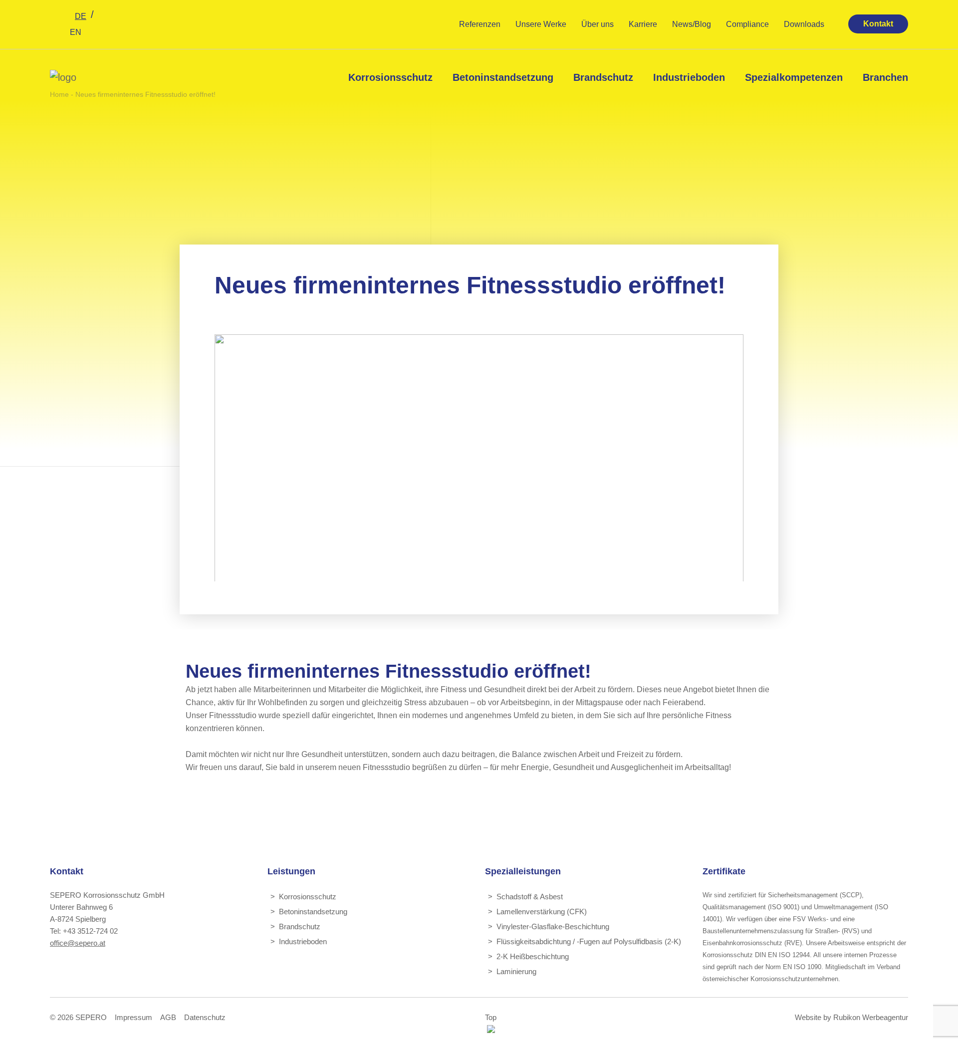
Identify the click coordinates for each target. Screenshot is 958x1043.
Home (59, 94)
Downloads (804, 24)
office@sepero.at (77, 943)
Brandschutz (603, 77)
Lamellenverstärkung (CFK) (541, 911)
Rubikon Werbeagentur (870, 1017)
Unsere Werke (540, 24)
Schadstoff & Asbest (529, 896)
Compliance (747, 24)
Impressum (133, 1017)
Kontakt (878, 23)
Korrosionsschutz (390, 77)
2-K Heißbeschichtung (532, 956)
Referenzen (479, 24)
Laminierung (516, 971)
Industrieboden (689, 77)
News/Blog (691, 24)
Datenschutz (205, 1017)
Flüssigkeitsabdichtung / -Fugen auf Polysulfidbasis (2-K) (588, 941)
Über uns (597, 24)
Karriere (643, 24)
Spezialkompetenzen (794, 77)
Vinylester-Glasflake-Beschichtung (552, 926)
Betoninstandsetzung (503, 77)
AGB (168, 1017)
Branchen (885, 77)
